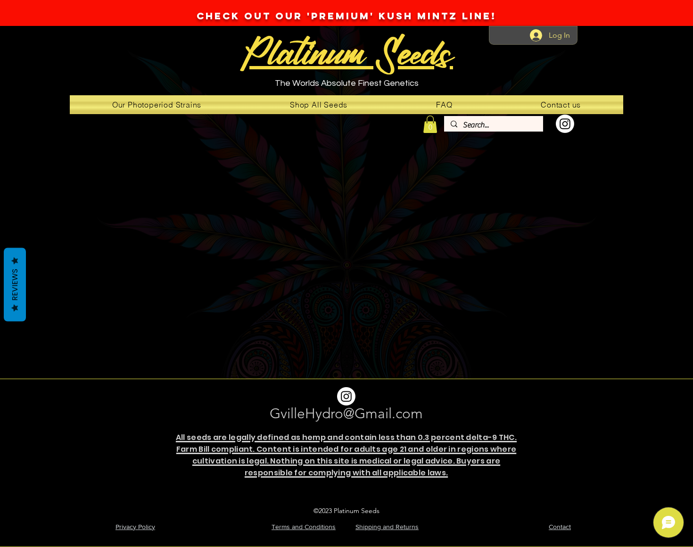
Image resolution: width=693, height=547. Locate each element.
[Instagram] (565, 124)
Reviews (14, 285)
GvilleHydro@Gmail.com (346, 413)
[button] (430, 124)
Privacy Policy (135, 526)
